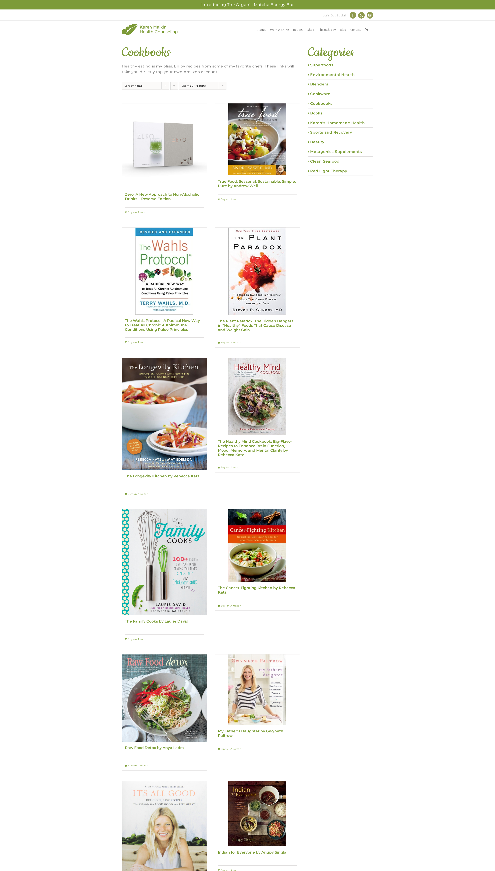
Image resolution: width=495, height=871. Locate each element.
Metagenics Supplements (336, 151)
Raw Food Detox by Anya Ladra (154, 747)
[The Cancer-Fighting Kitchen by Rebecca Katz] (257, 545)
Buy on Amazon (138, 212)
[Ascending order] (174, 86)
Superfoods (321, 65)
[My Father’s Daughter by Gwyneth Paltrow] (257, 689)
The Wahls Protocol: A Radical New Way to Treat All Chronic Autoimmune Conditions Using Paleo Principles (162, 325)
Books (316, 113)
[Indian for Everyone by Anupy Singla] (257, 813)
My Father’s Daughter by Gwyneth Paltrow (250, 733)
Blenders (319, 84)
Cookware (320, 93)
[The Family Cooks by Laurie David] (164, 562)
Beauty (317, 142)
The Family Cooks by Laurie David (156, 621)
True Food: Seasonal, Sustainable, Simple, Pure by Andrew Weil (257, 183)
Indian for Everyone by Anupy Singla (252, 852)
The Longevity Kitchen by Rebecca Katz (162, 476)
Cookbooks (321, 103)
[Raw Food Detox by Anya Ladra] (164, 698)
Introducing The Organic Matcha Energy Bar (247, 4)
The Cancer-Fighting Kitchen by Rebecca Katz (256, 590)
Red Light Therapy (328, 171)
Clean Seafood (324, 161)
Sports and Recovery (331, 132)
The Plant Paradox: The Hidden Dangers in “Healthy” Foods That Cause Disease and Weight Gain (255, 325)
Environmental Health (332, 74)
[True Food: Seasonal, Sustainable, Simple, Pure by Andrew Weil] (257, 139)
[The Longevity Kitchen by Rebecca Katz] (164, 414)
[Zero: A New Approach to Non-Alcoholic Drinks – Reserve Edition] (164, 145)
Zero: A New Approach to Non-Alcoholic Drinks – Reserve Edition (162, 196)
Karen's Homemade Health (337, 122)
